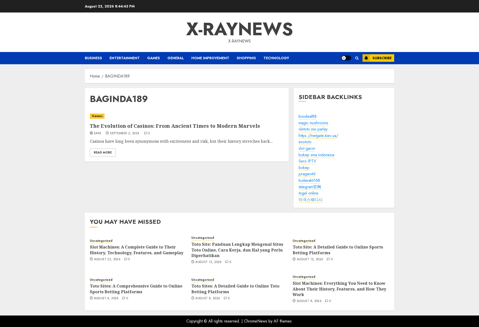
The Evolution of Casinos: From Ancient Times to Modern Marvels (175, 125)
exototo (305, 142)
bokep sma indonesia (316, 155)
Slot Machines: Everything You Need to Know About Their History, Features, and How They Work (339, 288)
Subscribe (382, 58)
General (175, 58)
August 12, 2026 (208, 262)
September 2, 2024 (124, 134)
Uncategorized (101, 241)
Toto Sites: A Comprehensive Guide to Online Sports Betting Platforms (136, 288)
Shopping (246, 58)
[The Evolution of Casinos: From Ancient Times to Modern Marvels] (187, 116)
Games (153, 58)
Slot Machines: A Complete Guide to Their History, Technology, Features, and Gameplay (136, 249)
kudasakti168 (309, 180)
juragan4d (307, 174)
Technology (276, 58)
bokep (304, 167)
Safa (97, 134)
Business (93, 58)
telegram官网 (310, 187)
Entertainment (125, 58)
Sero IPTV (307, 161)
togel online (308, 193)
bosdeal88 (308, 116)
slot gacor (307, 148)
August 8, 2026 (106, 298)
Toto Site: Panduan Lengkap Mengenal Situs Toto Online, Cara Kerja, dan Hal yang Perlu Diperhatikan (237, 250)
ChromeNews (255, 321)
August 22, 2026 (107, 260)
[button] (357, 58)
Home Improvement (210, 58)
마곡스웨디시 (311, 199)
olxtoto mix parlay (313, 129)
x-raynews (239, 29)
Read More (103, 152)
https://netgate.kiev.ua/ (318, 135)
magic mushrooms (313, 123)
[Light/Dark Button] (346, 58)
